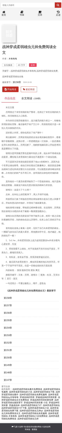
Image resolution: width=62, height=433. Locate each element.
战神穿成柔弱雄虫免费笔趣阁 (33, 394)
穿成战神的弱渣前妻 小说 (36, 402)
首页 (4, 15)
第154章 (8, 327)
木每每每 (13, 58)
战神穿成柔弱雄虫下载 (43, 392)
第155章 (8, 320)
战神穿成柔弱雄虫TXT (31, 405)
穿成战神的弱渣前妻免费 (41, 400)
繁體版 (34, 429)
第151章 (8, 350)
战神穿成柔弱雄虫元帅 (28, 418)
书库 (22, 15)
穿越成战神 (14, 405)
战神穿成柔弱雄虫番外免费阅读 (27, 389)
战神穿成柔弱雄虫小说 (38, 408)
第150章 (8, 357)
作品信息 (10, 98)
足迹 (58, 15)
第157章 (8, 305)
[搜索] (58, 5)
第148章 (8, 372)
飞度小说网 (18, 427)
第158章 (17, 82)
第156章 (8, 313)
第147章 (8, 380)
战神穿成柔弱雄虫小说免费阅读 (33, 416)
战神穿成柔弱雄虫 (51, 405)
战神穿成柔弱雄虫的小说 (20, 392)
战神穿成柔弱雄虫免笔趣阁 (34, 413)
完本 (40, 15)
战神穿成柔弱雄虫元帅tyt (31, 410)
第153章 (8, 335)
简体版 (27, 429)
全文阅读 (31, 98)
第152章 (8, 342)
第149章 (8, 365)
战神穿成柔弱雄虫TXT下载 (14, 408)
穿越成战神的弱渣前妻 (46, 397)
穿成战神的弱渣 (27, 397)
